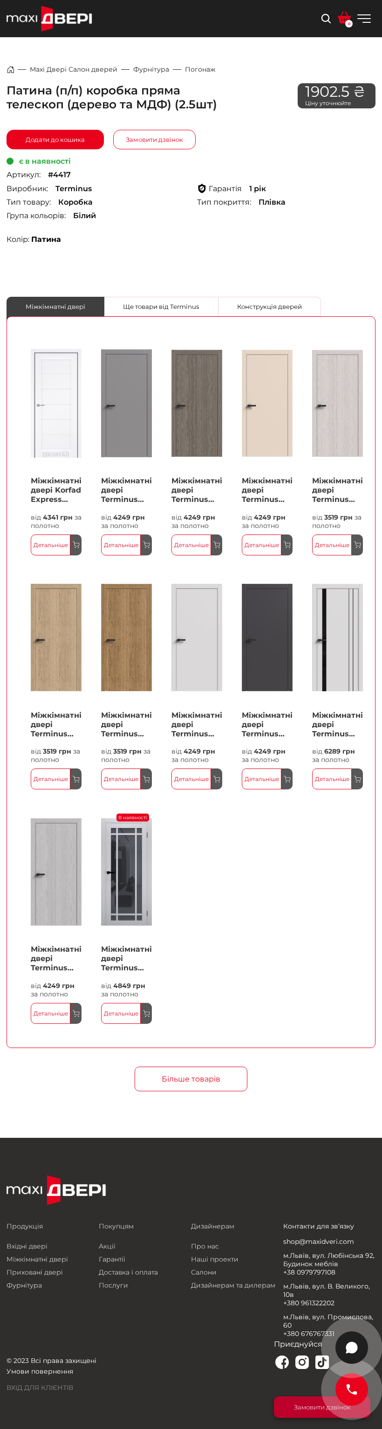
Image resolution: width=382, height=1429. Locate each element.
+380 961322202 (308, 1303)
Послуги (113, 1285)
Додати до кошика (55, 139)
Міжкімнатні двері (55, 306)
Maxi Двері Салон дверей (73, 69)
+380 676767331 (308, 1333)
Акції (107, 1246)
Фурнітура (151, 69)
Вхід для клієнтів (40, 1387)
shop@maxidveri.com (318, 1241)
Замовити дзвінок (154, 139)
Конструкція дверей (269, 306)
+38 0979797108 (309, 1272)
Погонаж (200, 69)
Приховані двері (35, 1272)
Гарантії (112, 1259)
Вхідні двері (27, 1246)
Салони (204, 1272)
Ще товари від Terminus (161, 306)
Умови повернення (40, 1371)
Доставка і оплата (128, 1272)
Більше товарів (191, 1079)
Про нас (205, 1246)
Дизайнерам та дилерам (233, 1285)
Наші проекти (215, 1259)
